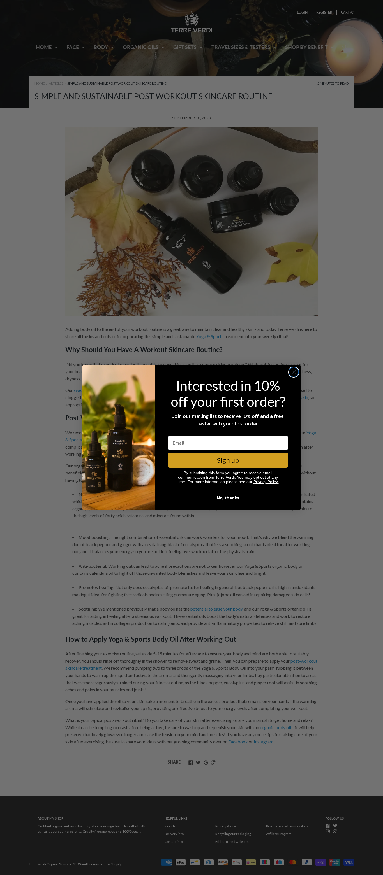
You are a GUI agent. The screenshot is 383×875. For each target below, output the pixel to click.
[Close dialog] (294, 372)
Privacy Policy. (266, 482)
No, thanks (228, 497)
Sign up (228, 460)
